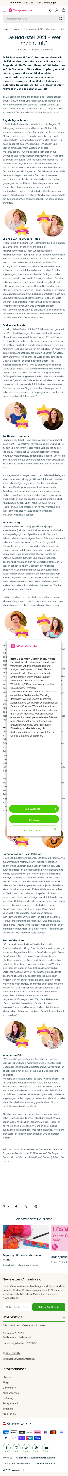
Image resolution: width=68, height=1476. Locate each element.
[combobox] (34, 19)
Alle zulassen (32, 808)
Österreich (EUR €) (17, 1423)
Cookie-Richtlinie (24, 713)
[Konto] (57, 10)
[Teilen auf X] (26, 1206)
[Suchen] (61, 19)
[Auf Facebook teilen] (16, 1206)
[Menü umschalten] (5, 10)
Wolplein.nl (18, 1470)
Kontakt (7, 1457)
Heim (5, 29)
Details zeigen (32, 830)
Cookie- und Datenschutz (17, 1463)
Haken (16, 29)
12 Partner (45, 698)
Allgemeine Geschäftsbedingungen (35, 1457)
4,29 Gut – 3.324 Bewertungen (39, 2)
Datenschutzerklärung (45, 710)
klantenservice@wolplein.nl (20, 1358)
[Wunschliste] (50, 10)
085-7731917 (12, 1353)
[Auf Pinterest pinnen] (36, 1206)
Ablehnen (34, 820)
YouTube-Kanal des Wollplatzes (42, 1157)
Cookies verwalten (45, 1463)
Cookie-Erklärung (19, 735)
